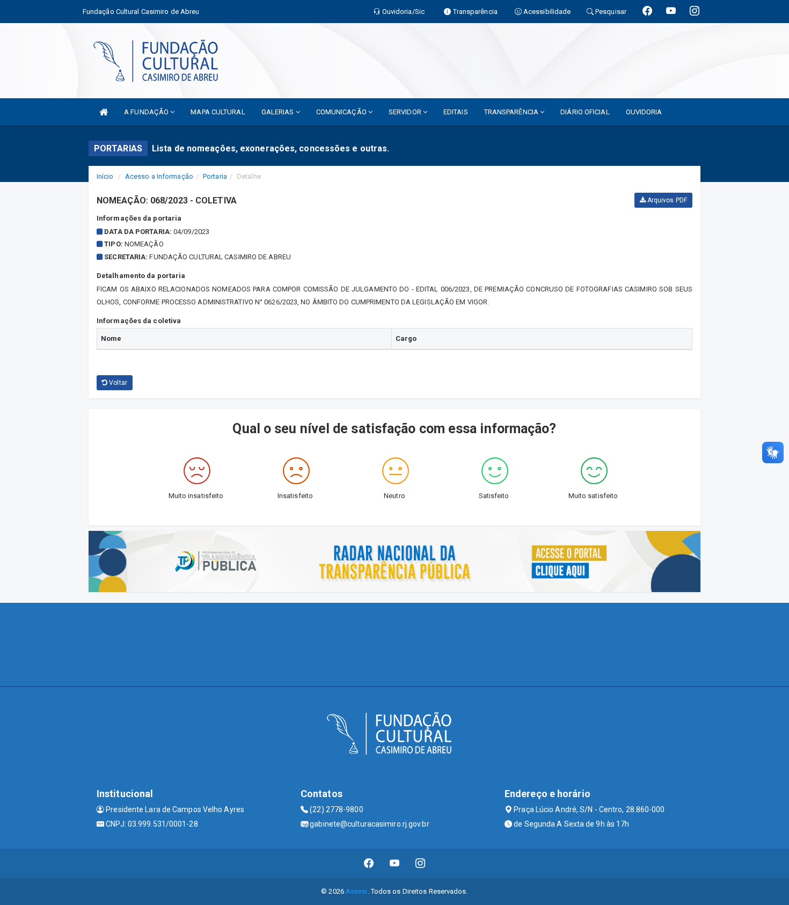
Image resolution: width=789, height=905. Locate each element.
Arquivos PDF (666, 200)
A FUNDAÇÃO (147, 112)
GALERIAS (278, 112)
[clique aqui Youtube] (394, 863)
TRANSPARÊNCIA (512, 112)
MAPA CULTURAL (218, 112)
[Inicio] (103, 112)
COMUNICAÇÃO (342, 112)
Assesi (357, 891)
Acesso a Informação (159, 176)
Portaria (215, 176)
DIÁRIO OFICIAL (584, 112)
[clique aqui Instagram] (420, 863)
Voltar (117, 382)
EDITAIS (455, 112)
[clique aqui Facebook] (369, 863)
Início (105, 176)
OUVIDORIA (644, 112)
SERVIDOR (406, 112)
